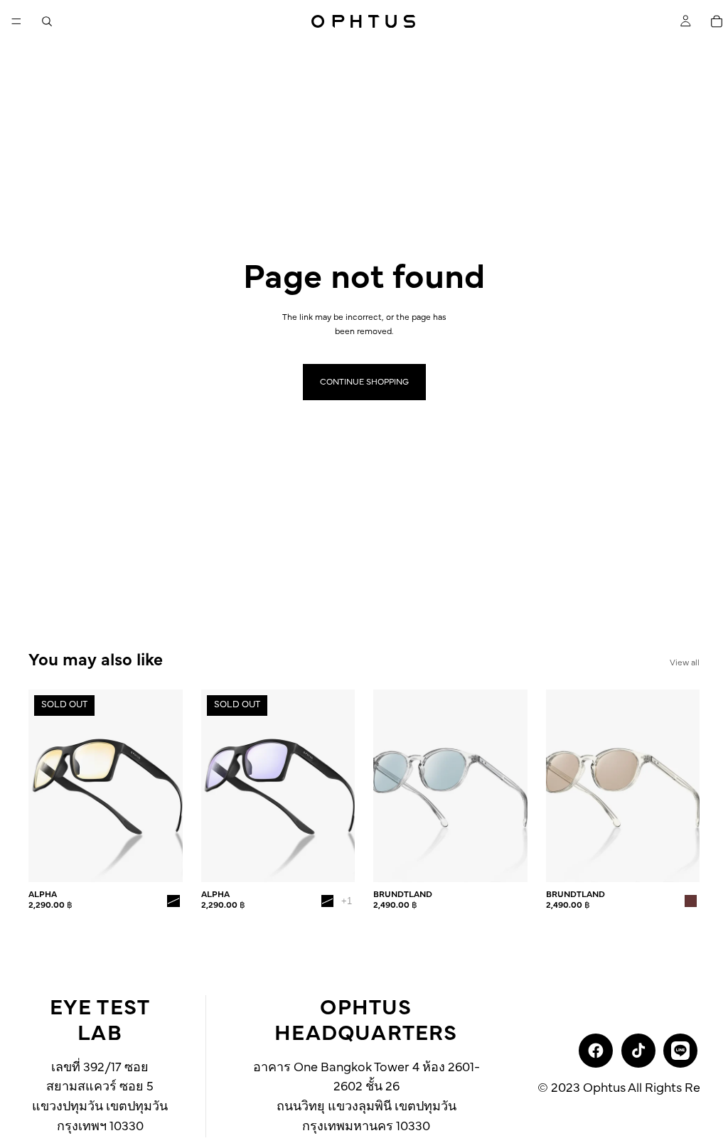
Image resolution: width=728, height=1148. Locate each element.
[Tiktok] (638, 1050)
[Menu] (16, 21)
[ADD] (505, 860)
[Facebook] (596, 1050)
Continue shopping (364, 381)
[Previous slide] (44, 786)
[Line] (680, 1050)
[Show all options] (346, 901)
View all (685, 662)
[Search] (47, 21)
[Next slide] (167, 786)
